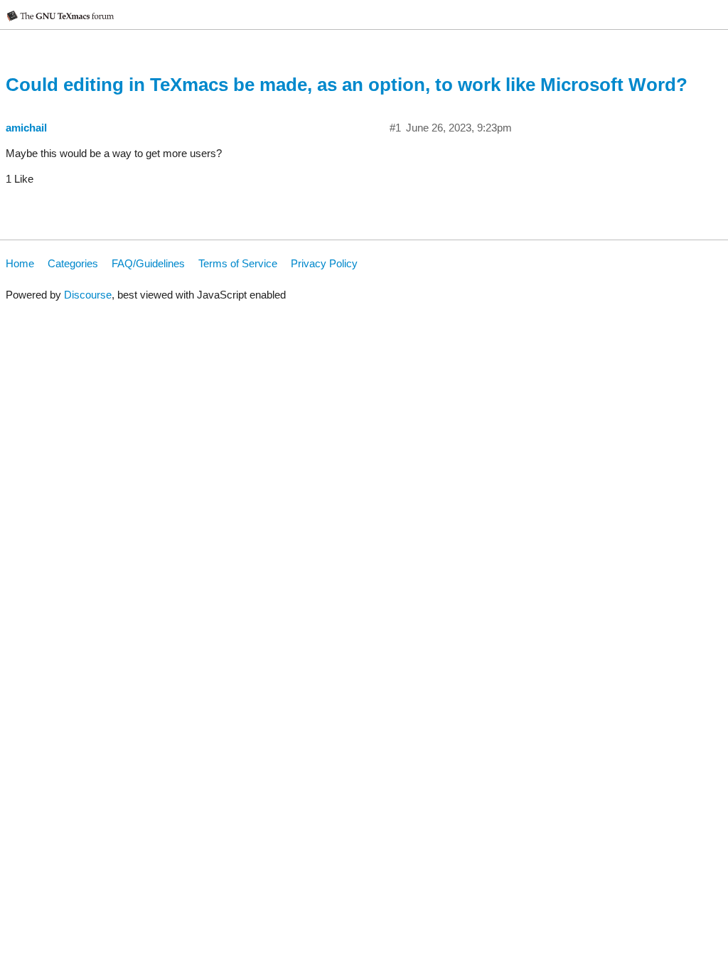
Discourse (88, 295)
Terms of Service (237, 263)
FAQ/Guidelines (148, 263)
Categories (73, 263)
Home (20, 263)
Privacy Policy (324, 263)
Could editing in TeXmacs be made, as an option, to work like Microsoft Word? (346, 84)
